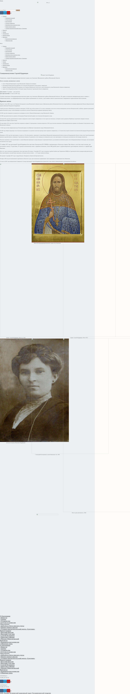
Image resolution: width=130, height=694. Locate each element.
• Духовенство (5, 621)
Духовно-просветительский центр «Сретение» (16, 28)
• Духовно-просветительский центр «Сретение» (17, 629)
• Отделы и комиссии (8, 622)
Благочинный (8, 21)
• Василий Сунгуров (7, 634)
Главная (4, 16)
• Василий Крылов (7, 632)
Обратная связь (8, 40)
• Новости (3, 618)
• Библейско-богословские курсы (12, 626)
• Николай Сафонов (7, 637)
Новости (5, 30)
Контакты (5, 37)
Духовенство (6, 33)
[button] (47, 43)
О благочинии (8, 19)
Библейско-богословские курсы (12, 25)
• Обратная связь (6, 644)
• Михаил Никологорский (9, 639)
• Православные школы (9, 627)
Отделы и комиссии (10, 23)
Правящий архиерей (10, 18)
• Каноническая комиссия (9, 642)
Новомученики (6, 35)
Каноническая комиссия (11, 38)
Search (1, 10)
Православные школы (10, 26)
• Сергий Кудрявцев (7, 635)
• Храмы (3, 619)
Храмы (4, 32)
